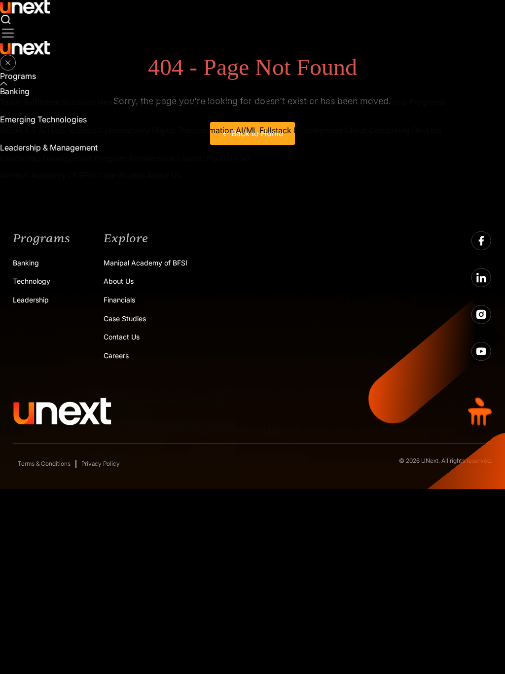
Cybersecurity (124, 130)
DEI (226, 158)
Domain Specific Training (247, 102)
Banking (26, 263)
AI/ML (246, 130)
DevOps (426, 130)
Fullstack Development (301, 130)
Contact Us (122, 337)
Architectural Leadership (173, 158)
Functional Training (329, 102)
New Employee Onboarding (148, 102)
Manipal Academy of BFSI (145, 263)
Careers (116, 355)
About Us (164, 175)
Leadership (31, 300)
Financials (119, 300)
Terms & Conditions (44, 463)
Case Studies (121, 175)
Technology (31, 281)
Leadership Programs (405, 102)
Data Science (72, 130)
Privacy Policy (100, 463)
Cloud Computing (377, 130)
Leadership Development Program (63, 158)
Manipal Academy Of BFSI (47, 175)
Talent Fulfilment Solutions (48, 102)
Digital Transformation (193, 130)
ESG (243, 158)
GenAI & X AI (23, 130)
